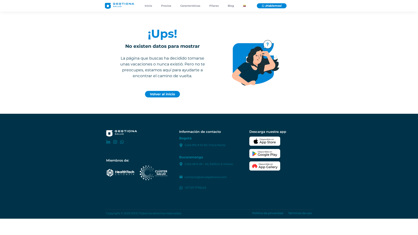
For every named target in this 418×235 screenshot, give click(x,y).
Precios (166, 5)
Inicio (148, 5)
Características (190, 5)
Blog (231, 5)
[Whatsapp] (122, 142)
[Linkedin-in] (108, 142)
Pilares (214, 5)
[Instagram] (115, 142)
